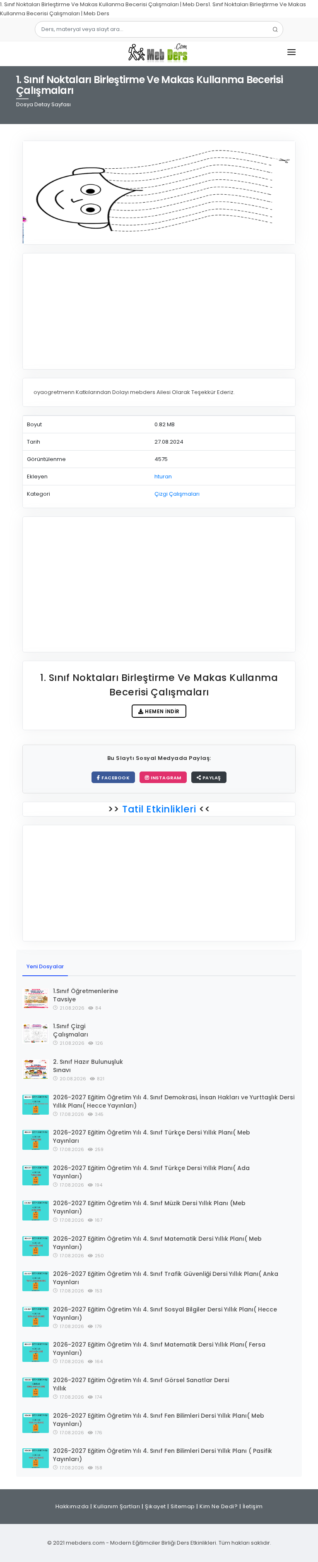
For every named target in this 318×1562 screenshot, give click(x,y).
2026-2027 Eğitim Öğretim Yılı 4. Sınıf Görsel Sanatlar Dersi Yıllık (141, 1384)
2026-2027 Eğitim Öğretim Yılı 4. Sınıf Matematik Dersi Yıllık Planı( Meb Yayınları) (157, 1243)
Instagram (165, 777)
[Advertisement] (159, 311)
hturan (163, 476)
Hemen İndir (162, 711)
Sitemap (183, 1506)
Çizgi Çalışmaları (177, 494)
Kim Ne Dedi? (219, 1506)
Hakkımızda (72, 1506)
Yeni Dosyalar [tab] (45, 966)
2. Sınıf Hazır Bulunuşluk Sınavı (88, 1066)
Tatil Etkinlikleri (159, 809)
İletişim (253, 1506)
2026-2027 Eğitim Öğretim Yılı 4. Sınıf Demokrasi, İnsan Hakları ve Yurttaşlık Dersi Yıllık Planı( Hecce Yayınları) (173, 1101)
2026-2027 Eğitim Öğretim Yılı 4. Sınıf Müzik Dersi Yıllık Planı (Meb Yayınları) (149, 1207)
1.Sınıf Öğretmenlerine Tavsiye (85, 995)
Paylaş (211, 777)
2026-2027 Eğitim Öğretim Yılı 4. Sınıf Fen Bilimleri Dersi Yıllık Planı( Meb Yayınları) (158, 1420)
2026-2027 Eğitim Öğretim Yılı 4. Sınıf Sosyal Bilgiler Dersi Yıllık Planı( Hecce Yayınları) (165, 1313)
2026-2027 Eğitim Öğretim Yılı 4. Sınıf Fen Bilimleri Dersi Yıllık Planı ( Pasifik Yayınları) (162, 1455)
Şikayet (155, 1506)
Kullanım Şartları (117, 1506)
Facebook (115, 777)
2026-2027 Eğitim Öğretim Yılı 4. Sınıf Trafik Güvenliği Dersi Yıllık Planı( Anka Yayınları (165, 1278)
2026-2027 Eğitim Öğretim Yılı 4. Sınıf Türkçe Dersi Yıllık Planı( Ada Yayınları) (151, 1172)
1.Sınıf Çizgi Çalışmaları (70, 1030)
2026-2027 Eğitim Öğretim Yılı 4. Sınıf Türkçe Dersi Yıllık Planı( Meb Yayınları (151, 1136)
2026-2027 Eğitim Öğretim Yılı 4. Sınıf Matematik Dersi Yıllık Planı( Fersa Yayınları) (159, 1348)
